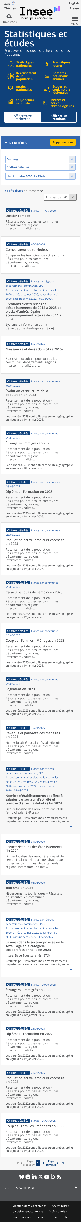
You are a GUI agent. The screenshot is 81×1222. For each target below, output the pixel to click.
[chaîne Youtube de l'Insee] (46, 1178)
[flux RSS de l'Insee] (59, 1178)
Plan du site (60, 1217)
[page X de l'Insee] (40, 1178)
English (74, 3)
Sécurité (42, 1217)
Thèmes (10, 8)
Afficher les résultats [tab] (59, 117)
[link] (53, 1163)
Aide (7, 4)
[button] (71, 826)
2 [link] (43, 1162)
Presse (74, 8)
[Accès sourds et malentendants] (13, 4)
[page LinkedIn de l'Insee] (34, 1178)
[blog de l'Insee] (53, 1178)
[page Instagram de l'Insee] (28, 1178)
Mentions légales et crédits (29, 1206)
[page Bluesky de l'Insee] (21, 1178)
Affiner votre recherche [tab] (23, 117)
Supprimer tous (62, 142)
